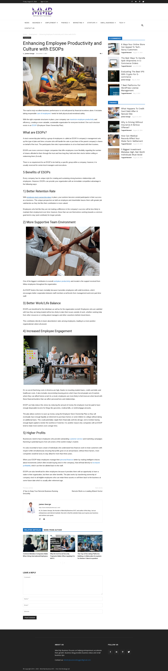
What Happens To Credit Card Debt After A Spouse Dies (132, 111)
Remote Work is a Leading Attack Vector (87, 491)
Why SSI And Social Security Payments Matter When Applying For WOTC (62, 556)
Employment (50, 23)
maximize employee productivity (82, 119)
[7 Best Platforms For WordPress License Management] (113, 89)
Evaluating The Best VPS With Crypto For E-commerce (132, 74)
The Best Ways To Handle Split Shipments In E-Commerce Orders (133, 60)
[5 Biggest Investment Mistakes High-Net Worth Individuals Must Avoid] (113, 154)
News (27, 23)
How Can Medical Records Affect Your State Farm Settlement (132, 138)
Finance (64, 23)
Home (25, 34)
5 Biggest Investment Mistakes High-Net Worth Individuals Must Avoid (133, 152)
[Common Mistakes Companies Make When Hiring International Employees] (35, 543)
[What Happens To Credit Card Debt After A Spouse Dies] (113, 113)
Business (36, 23)
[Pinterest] (139, 1)
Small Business (107, 23)
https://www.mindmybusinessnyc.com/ (49, 507)
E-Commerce (115, 38)
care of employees (44, 113)
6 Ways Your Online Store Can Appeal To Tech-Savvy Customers (133, 47)
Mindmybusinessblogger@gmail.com (77, 660)
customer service (76, 439)
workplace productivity (61, 281)
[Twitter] (143, 1)
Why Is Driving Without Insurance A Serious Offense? (132, 125)
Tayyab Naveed (126, 52)
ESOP (34, 125)
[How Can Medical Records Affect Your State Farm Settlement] (113, 140)
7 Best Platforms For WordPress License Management (130, 88)
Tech (121, 23)
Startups (91, 23)
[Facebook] (132, 1)
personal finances (66, 460)
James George (29, 53)
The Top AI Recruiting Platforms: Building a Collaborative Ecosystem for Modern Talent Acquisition (89, 556)
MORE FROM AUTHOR (53, 530)
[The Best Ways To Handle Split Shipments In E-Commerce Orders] (113, 62)
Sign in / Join (44, 1)
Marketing (77, 23)
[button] (142, 25)
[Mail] (135, 1)
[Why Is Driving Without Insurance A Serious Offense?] (113, 126)
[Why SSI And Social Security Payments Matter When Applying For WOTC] (62, 543)
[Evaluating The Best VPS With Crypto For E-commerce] (113, 76)
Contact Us (29, 28)
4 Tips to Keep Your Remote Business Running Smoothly (40, 492)
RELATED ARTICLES (32, 530)
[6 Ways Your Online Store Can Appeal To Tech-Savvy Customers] (113, 49)
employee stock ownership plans (39, 197)
